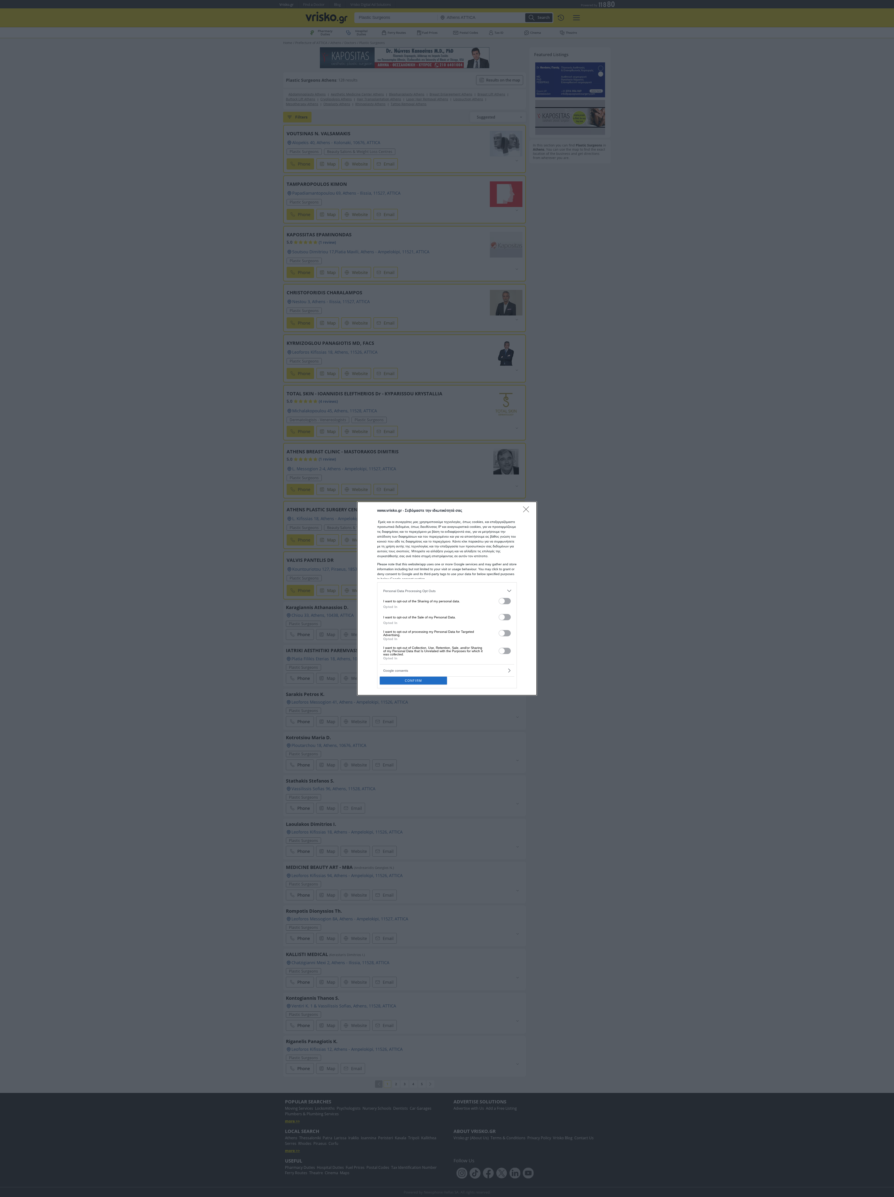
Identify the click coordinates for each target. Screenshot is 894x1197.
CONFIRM (413, 680)
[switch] (505, 601)
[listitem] (447, 590)
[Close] (527, 510)
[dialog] (447, 598)
